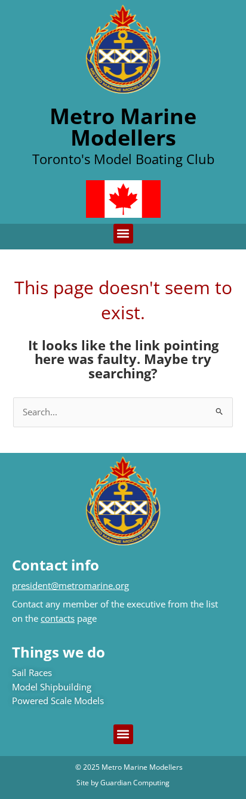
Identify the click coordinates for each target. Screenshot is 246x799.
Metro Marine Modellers (123, 126)
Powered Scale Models (58, 701)
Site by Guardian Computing (123, 783)
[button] (123, 233)
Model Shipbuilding (51, 687)
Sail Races (32, 672)
